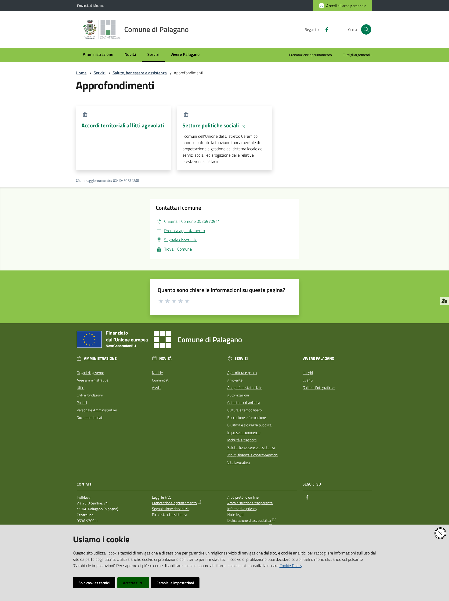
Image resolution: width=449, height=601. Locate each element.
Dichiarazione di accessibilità (249, 520)
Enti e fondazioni (90, 395)
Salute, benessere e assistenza (139, 73)
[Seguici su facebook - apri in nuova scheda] (325, 29)
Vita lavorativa (238, 462)
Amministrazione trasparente (250, 503)
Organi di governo (90, 372)
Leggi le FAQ (161, 497)
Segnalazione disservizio (170, 508)
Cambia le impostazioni (175, 583)
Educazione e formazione (246, 417)
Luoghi (308, 372)
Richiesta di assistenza (169, 514)
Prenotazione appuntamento (174, 503)
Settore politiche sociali (210, 125)
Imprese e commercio (243, 432)
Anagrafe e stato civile (244, 387)
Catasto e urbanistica (243, 402)
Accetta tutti (133, 583)
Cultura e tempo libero (244, 410)
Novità (165, 358)
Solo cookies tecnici (94, 583)
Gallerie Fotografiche (319, 387)
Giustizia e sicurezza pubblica (249, 425)
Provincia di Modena (90, 5)
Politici (82, 402)
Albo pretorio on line (243, 497)
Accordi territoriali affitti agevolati (122, 125)
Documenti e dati (90, 417)
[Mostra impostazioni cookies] (444, 301)
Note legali (235, 514)
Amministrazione (100, 358)
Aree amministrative (92, 380)
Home (81, 73)
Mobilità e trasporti (242, 440)
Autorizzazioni (238, 395)
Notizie (157, 372)
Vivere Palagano (318, 358)
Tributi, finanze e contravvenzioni (252, 455)
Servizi (99, 73)
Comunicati (160, 380)
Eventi (308, 380)
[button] (366, 29)
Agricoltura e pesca (242, 372)
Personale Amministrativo (97, 410)
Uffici (80, 387)
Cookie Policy (290, 565)
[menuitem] (98, 55)
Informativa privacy (242, 508)
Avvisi (156, 387)
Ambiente (235, 380)
